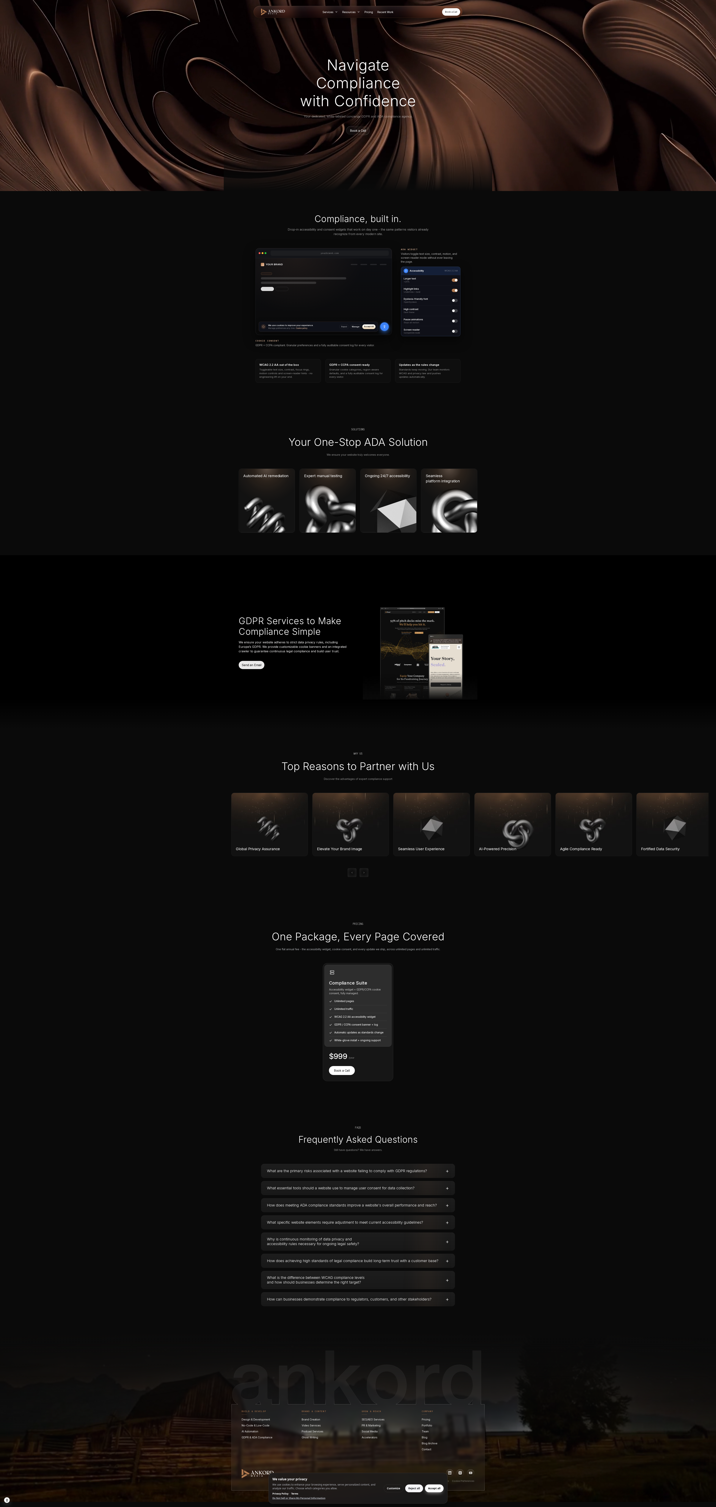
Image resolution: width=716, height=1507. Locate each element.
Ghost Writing (310, 1437)
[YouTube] (470, 1473)
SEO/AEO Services (373, 1419)
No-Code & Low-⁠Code (255, 1425)
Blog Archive (429, 1443)
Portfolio (427, 1425)
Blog (424, 1437)
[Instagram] (460, 1473)
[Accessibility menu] (384, 326)
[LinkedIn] (449, 1473)
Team (425, 1431)
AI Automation (250, 1431)
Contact (426, 1449)
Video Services (311, 1425)
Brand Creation (311, 1419)
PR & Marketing (371, 1425)
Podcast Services (312, 1431)
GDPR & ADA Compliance (257, 1437)
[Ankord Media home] (273, 12)
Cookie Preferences (463, 1481)
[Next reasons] (363, 872)
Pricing (426, 1419)
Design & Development (256, 1419)
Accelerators (369, 1437)
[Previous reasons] (352, 872)
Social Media (370, 1431)
